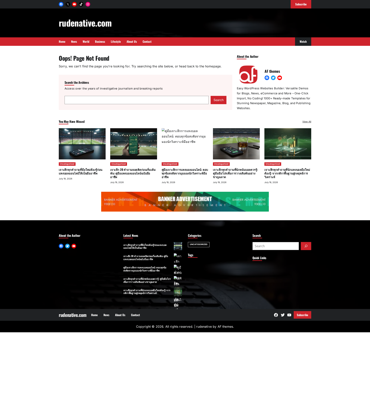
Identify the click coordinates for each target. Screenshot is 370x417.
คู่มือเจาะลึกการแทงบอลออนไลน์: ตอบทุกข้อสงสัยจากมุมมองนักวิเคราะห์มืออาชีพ (144, 269)
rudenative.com (85, 22)
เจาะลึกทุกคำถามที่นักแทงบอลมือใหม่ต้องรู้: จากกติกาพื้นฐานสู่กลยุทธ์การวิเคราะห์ (287, 173)
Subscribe (302, 315)
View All (306, 121)
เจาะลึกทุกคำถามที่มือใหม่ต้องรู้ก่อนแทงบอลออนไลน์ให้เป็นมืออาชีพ (80, 171)
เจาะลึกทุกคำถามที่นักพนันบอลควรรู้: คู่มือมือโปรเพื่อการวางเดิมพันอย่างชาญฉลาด (235, 173)
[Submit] (306, 246)
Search (219, 100)
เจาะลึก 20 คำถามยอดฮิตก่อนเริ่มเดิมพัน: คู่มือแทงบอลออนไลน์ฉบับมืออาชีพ (133, 173)
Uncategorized (67, 164)
